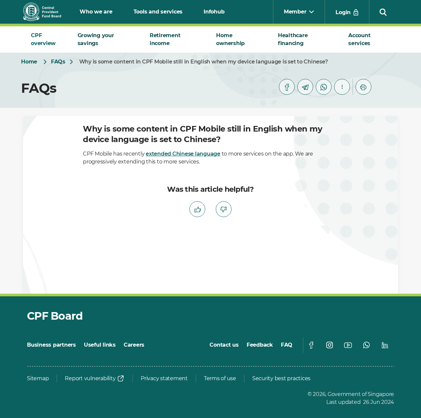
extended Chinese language (183, 154)
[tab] (46, 39)
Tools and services (158, 12)
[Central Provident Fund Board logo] (46, 12)
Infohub (214, 12)
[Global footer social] (311, 345)
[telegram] (305, 87)
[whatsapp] (324, 87)
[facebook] (287, 87)
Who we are (96, 12)
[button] (383, 12)
